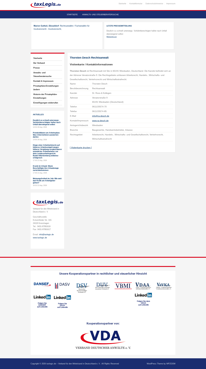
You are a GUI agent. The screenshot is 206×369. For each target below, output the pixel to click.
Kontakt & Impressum (43, 81)
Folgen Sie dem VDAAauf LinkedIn (143, 303)
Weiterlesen (111, 37)
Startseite (122, 4)
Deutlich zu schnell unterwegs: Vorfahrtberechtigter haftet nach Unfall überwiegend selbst (46, 122)
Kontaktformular (135, 4)
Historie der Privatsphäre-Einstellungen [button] (45, 96)
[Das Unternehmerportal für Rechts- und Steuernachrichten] (46, 5)
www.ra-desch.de (100, 120)
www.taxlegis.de (40, 238)
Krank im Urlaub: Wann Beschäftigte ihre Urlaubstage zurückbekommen (46, 168)
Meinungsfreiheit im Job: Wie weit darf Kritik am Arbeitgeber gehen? (47, 180)
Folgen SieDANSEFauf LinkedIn (42, 305)
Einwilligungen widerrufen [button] (45, 103)
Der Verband (39, 63)
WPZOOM (170, 364)
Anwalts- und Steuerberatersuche (100, 15)
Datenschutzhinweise (154, 4)
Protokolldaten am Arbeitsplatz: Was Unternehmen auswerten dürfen (46, 135)
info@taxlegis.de (46, 234)
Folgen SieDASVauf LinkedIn (62, 305)
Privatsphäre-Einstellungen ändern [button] (46, 88)
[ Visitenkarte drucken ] (81, 147)
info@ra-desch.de (100, 116)
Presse (36, 68)
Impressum (170, 4)
